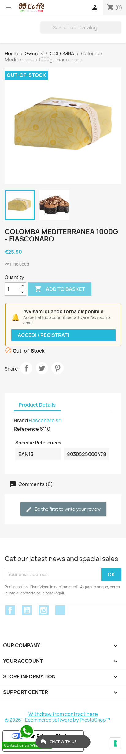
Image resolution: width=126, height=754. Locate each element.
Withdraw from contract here (63, 714)
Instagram (44, 610)
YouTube (27, 610)
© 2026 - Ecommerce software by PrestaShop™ (57, 720)
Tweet (42, 368)
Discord (60, 610)
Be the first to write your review (67, 509)
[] (119, 27)
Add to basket (60, 288)
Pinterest (57, 368)
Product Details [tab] (37, 404)
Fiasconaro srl (45, 420)
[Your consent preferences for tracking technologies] (115, 743)
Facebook (10, 610)
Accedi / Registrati (43, 335)
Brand (21, 420)
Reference (26, 429)
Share (26, 368)
